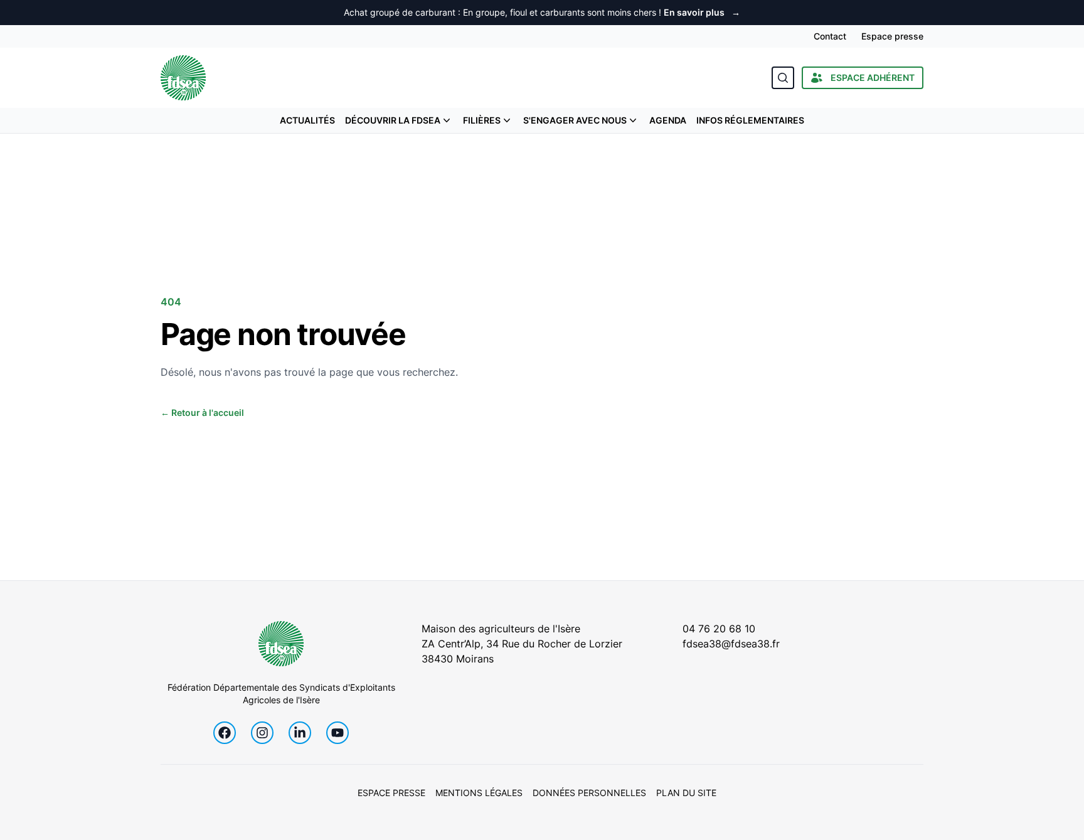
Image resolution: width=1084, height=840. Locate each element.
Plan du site (686, 792)
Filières (482, 120)
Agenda (667, 120)
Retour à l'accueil (202, 412)
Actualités (307, 120)
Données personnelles (589, 792)
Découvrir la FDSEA (392, 120)
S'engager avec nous (575, 120)
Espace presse (892, 36)
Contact (830, 36)
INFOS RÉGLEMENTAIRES (750, 120)
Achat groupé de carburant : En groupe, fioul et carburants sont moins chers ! (542, 12)
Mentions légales (479, 792)
